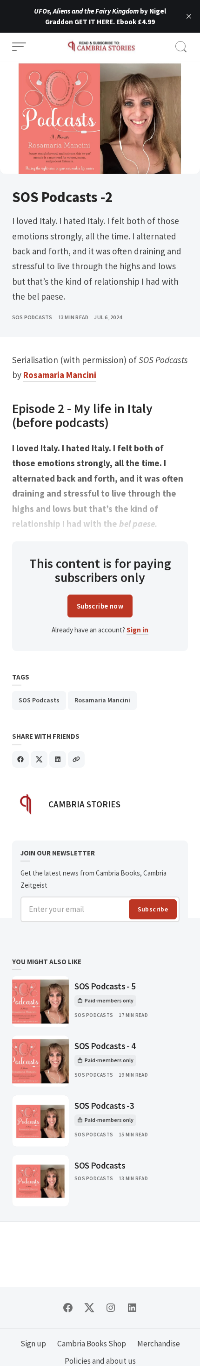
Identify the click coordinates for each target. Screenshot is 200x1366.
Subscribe (153, 909)
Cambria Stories (84, 804)
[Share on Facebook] (20, 759)
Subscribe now (100, 606)
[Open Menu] (19, 46)
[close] (188, 16)
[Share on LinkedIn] (57, 759)
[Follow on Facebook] (67, 1307)
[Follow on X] (89, 1307)
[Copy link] (76, 759)
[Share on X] (39, 759)
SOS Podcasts (32, 317)
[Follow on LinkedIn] (132, 1307)
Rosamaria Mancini (102, 700)
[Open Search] (181, 46)
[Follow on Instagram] (110, 1307)
